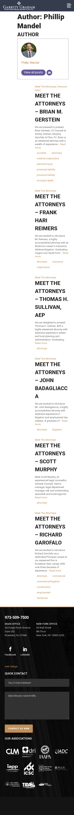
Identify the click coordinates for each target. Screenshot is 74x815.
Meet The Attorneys (45, 86)
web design (11, 666)
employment (43, 592)
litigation (57, 429)
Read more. (41, 343)
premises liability (46, 169)
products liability (46, 175)
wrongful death (45, 180)
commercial (58, 576)
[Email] (49, 72)
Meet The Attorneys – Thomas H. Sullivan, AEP (51, 299)
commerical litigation (48, 581)
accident (41, 153)
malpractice (43, 267)
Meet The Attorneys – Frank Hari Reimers (50, 212)
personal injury (45, 164)
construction (44, 587)
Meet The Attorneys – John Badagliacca (51, 380)
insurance (57, 261)
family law (42, 598)
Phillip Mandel (30, 62)
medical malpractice (48, 158)
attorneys (57, 153)
